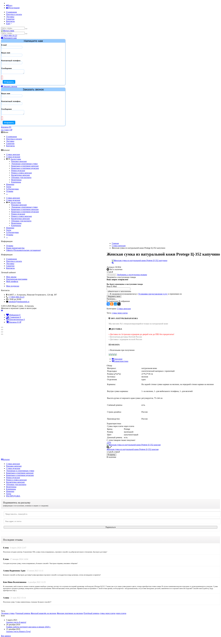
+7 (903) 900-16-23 (9, 35)
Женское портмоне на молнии (70, 613)
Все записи (6, 636)
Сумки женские (13, 154)
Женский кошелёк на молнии (43, 613)
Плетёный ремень (91, 613)
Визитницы (16, 180)
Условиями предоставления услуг (153, 294)
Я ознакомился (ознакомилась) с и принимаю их (145, 294)
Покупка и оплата (14, 14)
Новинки (10, 184)
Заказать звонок (10, 86)
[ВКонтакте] (108, 303)
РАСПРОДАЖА (13, 496)
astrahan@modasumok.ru (19, 301)
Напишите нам (10, 38)
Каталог (6, 459)
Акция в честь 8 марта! (16, 622)
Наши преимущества (15, 248)
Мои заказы (11, 277)
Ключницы (16, 182)
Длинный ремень (22, 613)
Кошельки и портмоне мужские (25, 168)
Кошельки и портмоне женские (25, 166)
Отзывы (9, 191)
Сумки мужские (13, 157)
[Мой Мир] (115, 303)
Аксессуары (15, 159)
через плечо (121, 613)
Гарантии (10, 19)
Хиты (8, 187)
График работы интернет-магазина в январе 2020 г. (28, 627)
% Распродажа (12, 189)
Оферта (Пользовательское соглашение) (23, 250)
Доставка (10, 17)
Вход (10, 5)
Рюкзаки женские (19, 161)
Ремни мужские (18, 170)
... (7, 193)
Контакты (10, 21)
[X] (118, 303)
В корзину (111, 275)
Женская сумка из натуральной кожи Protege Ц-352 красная (132, 449)
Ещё (8, 23)
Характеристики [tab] (121, 361)
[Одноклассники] (111, 303)
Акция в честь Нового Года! (18, 631)
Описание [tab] (118, 359)
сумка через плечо (120, 313)
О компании (11, 12)
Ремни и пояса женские (21, 173)
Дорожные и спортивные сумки (20, 471)
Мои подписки (12, 286)
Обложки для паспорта (21, 177)
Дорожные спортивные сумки (24, 164)
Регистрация (13, 8)
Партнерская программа (16, 279)
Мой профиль (12, 281)
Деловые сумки (8, 613)
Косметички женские (20, 175)
